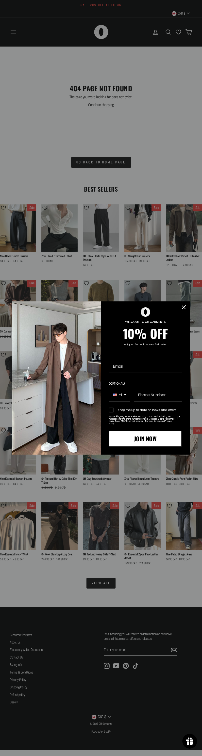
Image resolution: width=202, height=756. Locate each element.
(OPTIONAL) (117, 383)
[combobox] (119, 395)
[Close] (184, 307)
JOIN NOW (145, 438)
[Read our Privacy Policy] (179, 418)
